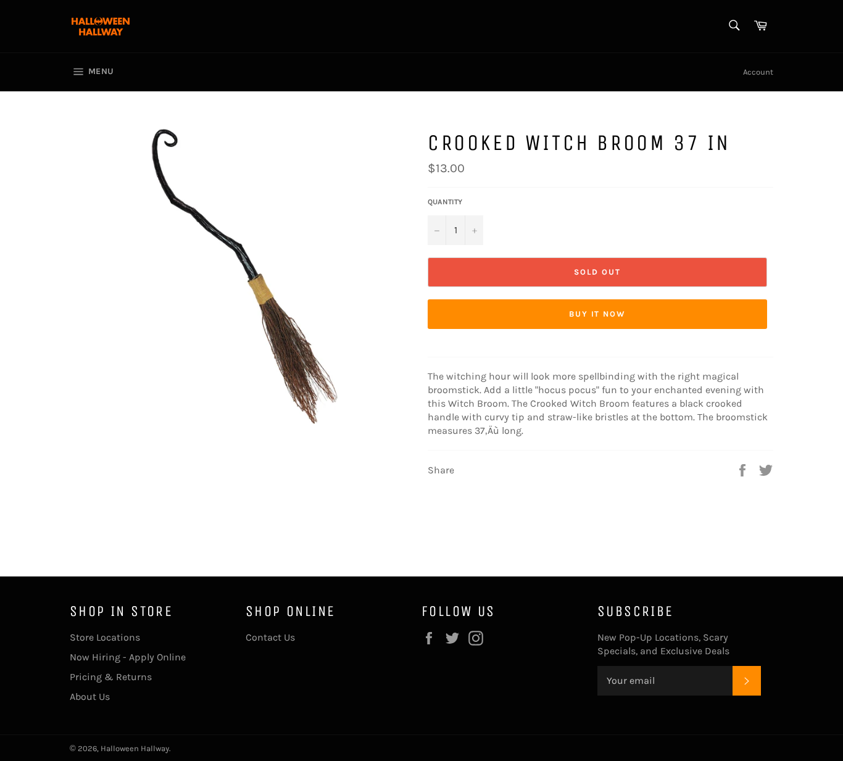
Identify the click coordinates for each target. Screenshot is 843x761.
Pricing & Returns (111, 677)
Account (758, 72)
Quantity (445, 202)
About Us (90, 696)
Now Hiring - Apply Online (128, 657)
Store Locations (105, 637)
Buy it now (597, 313)
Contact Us (270, 637)
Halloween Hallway (135, 748)
